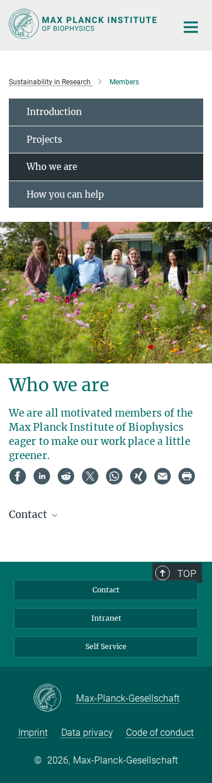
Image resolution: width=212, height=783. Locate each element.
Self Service (106, 646)
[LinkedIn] (42, 476)
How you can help (65, 194)
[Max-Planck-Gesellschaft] (54, 698)
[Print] (187, 476)
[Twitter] (90, 476)
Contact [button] (29, 514)
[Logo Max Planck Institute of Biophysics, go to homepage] (84, 24)
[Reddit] (66, 476)
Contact (106, 589)
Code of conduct (160, 732)
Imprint (33, 732)
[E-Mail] (162, 476)
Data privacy (87, 732)
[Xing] (138, 476)
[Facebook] (17, 476)
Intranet (106, 618)
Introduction (54, 111)
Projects (44, 139)
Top (186, 573)
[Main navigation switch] (191, 27)
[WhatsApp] (114, 476)
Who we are (51, 166)
